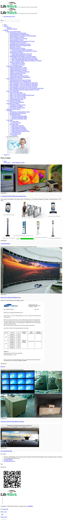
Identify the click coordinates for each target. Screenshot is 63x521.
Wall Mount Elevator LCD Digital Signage (20, 45)
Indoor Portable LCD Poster (17, 40)
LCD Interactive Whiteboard (14, 100)
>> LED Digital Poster (15, 132)
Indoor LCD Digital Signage (14, 31)
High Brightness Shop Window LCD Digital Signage (23, 56)
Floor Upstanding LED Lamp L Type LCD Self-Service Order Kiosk (26, 88)
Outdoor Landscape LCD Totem (18, 73)
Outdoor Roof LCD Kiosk (16, 74)
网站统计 (30, 506)
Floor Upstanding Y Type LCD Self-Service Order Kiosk (24, 84)
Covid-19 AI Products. (5, 243)
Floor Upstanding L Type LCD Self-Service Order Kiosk (24, 85)
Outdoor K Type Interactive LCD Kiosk (19, 71)
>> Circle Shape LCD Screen (17, 64)
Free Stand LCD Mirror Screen (17, 107)
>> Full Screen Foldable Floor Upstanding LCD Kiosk (23, 51)
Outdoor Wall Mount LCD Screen (18, 70)
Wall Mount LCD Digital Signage (18, 33)
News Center (7, 162)
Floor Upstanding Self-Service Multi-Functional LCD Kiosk (24, 89)
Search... (3, 20)
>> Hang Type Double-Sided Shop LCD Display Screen (24, 59)
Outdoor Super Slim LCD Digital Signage (20, 77)
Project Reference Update (18, 162)
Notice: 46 (3, 366)
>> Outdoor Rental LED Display (18, 128)
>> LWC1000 (13, 135)
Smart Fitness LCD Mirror (16, 106)
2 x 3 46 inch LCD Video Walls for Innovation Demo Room (13, 196)
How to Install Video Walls (6, 451)
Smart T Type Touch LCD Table (18, 93)
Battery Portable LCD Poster (17, 37)
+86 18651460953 (8, 459)
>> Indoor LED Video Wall (17, 125)
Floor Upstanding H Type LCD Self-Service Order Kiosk (24, 82)
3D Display (9, 110)
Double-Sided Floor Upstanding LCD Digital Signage (23, 35)
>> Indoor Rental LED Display (17, 127)
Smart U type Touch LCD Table (18, 96)
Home (5, 24)
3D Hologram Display (15, 114)
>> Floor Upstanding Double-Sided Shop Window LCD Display (26, 60)
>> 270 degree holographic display (18, 117)
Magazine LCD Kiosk (15, 46)
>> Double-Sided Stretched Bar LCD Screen (21, 53)
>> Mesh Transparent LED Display (18, 129)
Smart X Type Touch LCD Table (18, 98)
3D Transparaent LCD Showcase (18, 113)
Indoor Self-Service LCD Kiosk (14, 78)
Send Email (5, 509)
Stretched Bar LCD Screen (16, 52)
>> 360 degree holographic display (18, 116)
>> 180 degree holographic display (18, 118)
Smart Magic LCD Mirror (13, 103)
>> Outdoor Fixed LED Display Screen (19, 131)
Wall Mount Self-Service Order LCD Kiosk (20, 80)
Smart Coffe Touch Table (16, 92)
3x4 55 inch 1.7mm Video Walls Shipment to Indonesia (12, 421)
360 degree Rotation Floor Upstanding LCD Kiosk (22, 41)
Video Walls (10, 120)
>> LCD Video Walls (15, 123)
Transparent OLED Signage (13, 109)
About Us (6, 26)
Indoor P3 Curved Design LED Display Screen (11, 297)
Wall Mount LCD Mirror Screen (18, 105)
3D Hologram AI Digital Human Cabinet (20, 111)
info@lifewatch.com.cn (9, 16)
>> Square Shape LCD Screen (17, 63)
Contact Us (6, 154)
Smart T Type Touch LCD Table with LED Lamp (22, 95)
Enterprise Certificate (12, 28)
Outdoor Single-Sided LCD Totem (18, 67)
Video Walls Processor (15, 134)
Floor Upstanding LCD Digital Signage (19, 34)
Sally (5, 517)
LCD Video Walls (14, 121)
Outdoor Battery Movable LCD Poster (19, 76)
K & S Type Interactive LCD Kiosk (18, 38)
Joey (5, 511)
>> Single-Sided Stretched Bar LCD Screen (20, 55)
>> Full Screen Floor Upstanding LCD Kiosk (21, 49)
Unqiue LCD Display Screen (17, 62)
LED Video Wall (14, 124)
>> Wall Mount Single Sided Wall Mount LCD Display (23, 58)
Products (6, 30)
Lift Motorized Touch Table (16, 99)
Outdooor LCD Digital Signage (14, 66)
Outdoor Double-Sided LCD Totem (18, 69)
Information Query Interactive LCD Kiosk (20, 44)
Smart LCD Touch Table (13, 91)
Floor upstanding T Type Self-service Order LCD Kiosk (23, 87)
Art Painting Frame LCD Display (18, 42)
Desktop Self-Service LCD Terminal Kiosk (20, 81)
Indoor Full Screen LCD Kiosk (17, 48)
